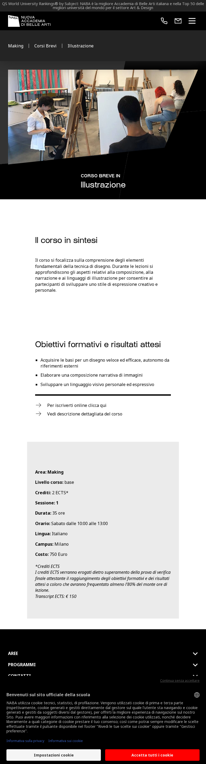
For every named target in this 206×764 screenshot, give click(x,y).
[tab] (103, 654)
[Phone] (164, 21)
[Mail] (178, 21)
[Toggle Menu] (192, 21)
